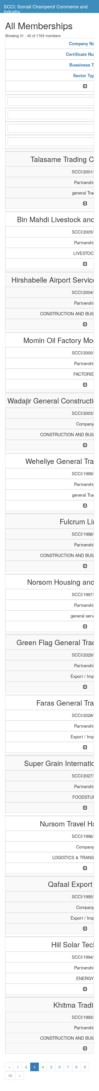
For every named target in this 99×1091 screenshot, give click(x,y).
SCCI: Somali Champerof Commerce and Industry (46, 8)
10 (10, 1075)
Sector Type (85, 75)
